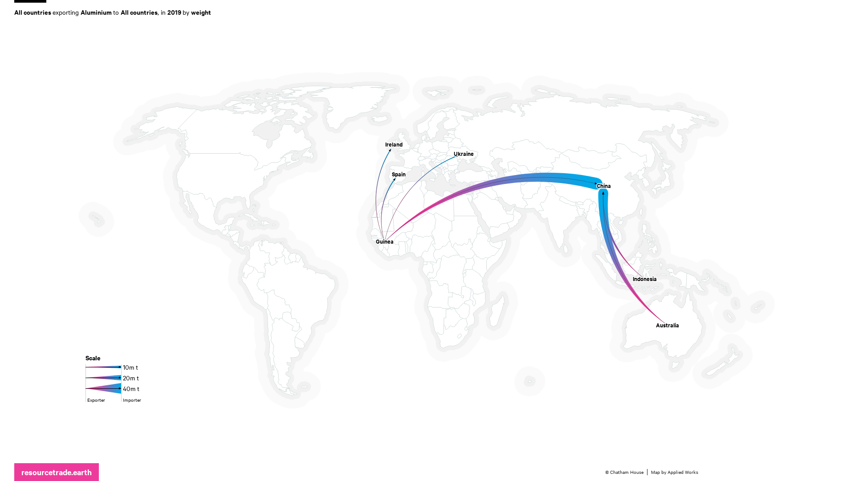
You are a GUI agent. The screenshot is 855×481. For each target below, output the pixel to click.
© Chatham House (624, 472)
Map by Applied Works (674, 472)
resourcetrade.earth (56, 472)
